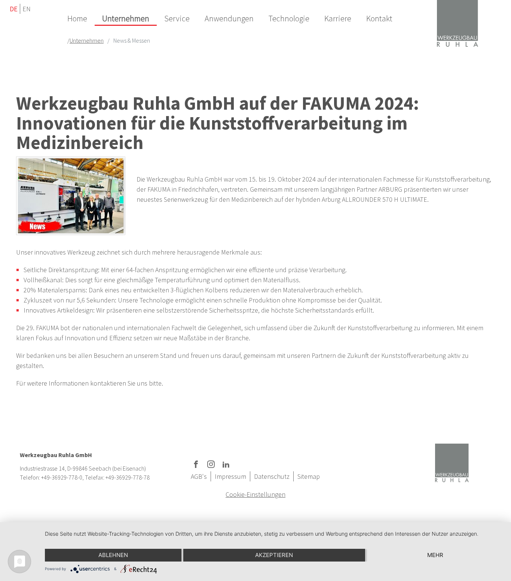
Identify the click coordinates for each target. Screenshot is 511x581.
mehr (435, 555)
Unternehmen (87, 40)
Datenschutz (272, 476)
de (14, 8)
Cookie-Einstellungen (255, 494)
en (26, 8)
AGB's (199, 476)
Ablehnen (113, 555)
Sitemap (308, 476)
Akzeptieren (274, 555)
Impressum (230, 476)
